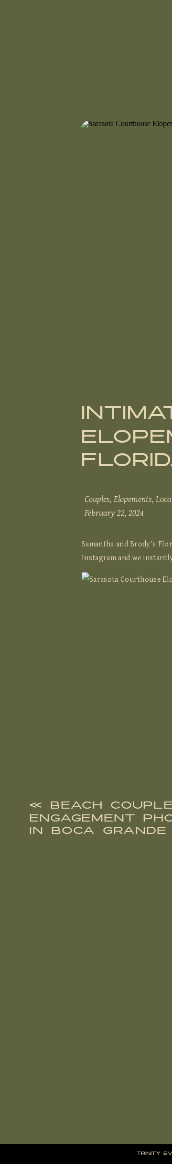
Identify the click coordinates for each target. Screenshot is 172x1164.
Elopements (133, 498)
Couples (97, 498)
